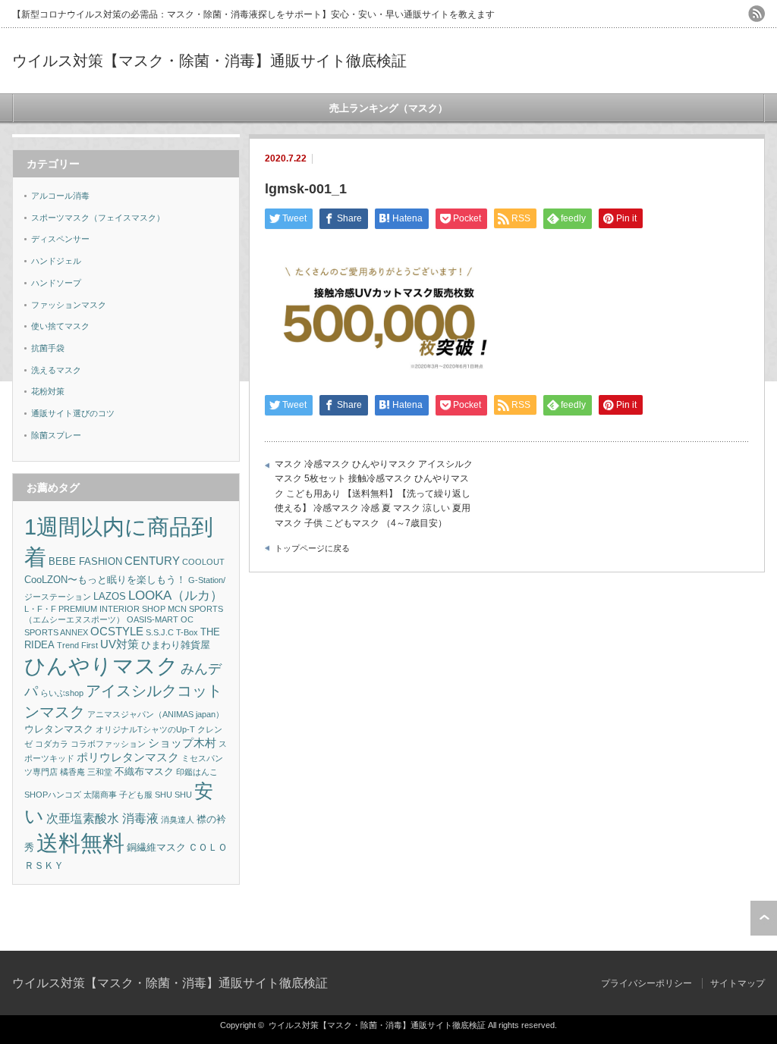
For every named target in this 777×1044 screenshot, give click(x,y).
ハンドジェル (56, 260)
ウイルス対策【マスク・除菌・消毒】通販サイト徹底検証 (209, 60)
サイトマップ (737, 983)
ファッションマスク (68, 304)
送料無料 (80, 842)
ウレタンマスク (58, 729)
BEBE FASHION (85, 561)
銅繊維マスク (156, 847)
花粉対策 (47, 391)
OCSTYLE (116, 631)
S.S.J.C (160, 632)
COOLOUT (203, 561)
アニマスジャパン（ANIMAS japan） (155, 714)
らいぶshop (61, 693)
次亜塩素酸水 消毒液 (102, 818)
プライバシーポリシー (646, 983)
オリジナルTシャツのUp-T (145, 729)
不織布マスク (144, 771)
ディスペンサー (60, 238)
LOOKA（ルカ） (175, 595)
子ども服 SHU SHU (155, 794)
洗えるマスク (56, 370)
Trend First (77, 645)
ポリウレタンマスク (128, 757)
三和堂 (99, 771)
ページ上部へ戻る (763, 918)
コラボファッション (108, 743)
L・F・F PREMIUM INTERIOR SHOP (94, 608)
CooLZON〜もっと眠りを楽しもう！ (105, 579)
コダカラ (51, 743)
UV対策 (119, 644)
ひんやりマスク (101, 666)
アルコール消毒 (60, 195)
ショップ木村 (182, 743)
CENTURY (152, 561)
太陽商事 (100, 794)
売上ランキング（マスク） (388, 108)
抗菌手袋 (47, 348)
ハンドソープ (56, 282)
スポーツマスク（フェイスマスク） (98, 217)
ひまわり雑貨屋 (175, 645)
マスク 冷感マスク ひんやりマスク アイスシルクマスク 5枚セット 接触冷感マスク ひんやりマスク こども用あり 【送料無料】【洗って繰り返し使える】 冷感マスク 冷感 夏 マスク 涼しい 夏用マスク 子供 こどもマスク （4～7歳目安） (374, 493)
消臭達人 (177, 819)
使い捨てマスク (60, 326)
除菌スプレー (56, 435)
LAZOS (109, 596)
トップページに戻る (312, 548)
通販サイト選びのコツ (73, 413)
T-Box (187, 632)
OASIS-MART (152, 619)
